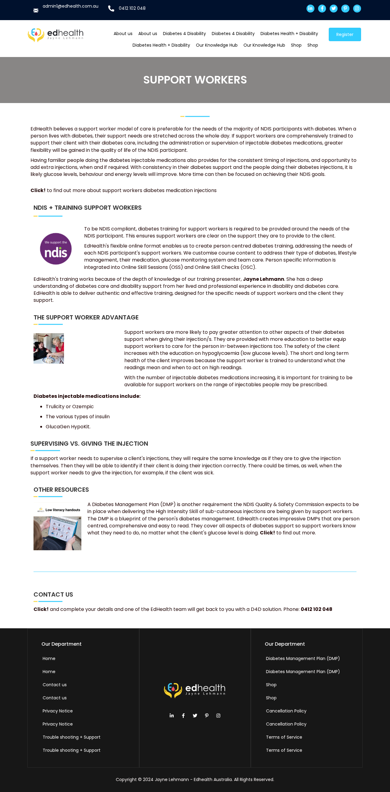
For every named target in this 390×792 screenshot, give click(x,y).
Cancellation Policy (286, 711)
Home (49, 658)
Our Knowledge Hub (217, 45)
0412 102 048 (132, 8)
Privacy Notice (58, 711)
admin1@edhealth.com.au (70, 6)
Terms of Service (284, 737)
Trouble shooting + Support (72, 737)
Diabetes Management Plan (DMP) (303, 658)
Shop (296, 45)
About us (123, 33)
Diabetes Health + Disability (289, 33)
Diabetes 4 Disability (184, 33)
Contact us (55, 685)
